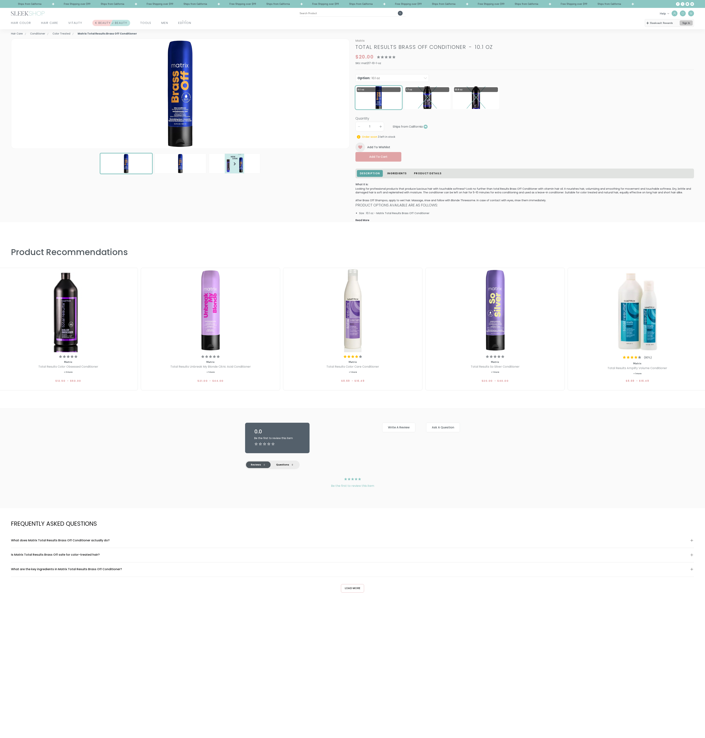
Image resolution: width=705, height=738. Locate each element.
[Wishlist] (683, 13)
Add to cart (378, 157)
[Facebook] (678, 4)
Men (164, 23)
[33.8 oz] (476, 97)
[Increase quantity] (380, 126)
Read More (362, 220)
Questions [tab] (282, 464)
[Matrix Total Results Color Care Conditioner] (352, 310)
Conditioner (37, 33)
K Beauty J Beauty (111, 23)
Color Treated (61, 33)
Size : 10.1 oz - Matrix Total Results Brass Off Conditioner (394, 213)
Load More (352, 588)
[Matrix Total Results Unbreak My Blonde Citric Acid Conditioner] (210, 310)
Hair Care (49, 23)
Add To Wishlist (378, 147)
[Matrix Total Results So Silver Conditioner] (495, 310)
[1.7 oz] (427, 97)
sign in (686, 23)
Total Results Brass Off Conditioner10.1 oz (424, 47)
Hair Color (21, 23)
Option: (368, 78)
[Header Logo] (27, 13)
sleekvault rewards (661, 23)
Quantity (362, 118)
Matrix (360, 41)
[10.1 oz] (378, 97)
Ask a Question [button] (443, 427)
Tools (145, 23)
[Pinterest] (692, 4)
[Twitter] (682, 4)
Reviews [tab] (256, 464)
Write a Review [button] (399, 427)
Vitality (75, 23)
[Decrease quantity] (359, 126)
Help (663, 13)
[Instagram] (687, 4)
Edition (184, 23)
